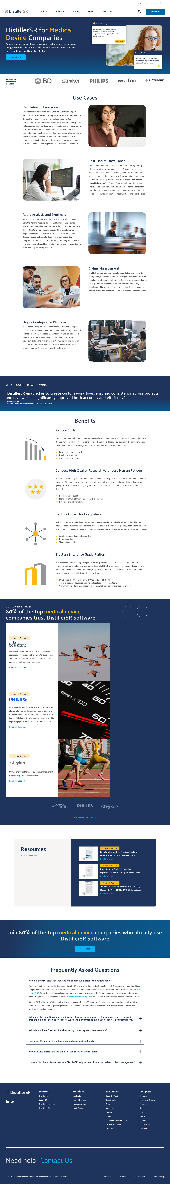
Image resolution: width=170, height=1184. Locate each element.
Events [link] (142, 1116)
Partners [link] (142, 1120)
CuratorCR (43, 1100)
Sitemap (107, 1176)
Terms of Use (139, 1176)
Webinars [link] (110, 1108)
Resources (107, 11)
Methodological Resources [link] (116, 1120)
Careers (162, 3)
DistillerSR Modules (47, 1104)
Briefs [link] (108, 1116)
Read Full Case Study (18, 667)
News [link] (141, 1108)
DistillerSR (43, 1096)
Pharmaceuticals (79, 1104)
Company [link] (143, 1096)
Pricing (76, 11)
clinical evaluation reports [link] (80, 996)
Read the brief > (107, 859)
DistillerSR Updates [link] (114, 1124)
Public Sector (78, 1108)
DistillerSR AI (44, 1108)
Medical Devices (79, 1100)
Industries (60, 11)
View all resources (29, 855)
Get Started (155, 11)
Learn (146, 3)
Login (140, 3)
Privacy (123, 1176)
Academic (77, 1096)
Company (154, 3)
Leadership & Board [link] (147, 1100)
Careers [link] (142, 1104)
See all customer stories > (85, 817)
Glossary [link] (109, 1128)
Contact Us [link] (143, 1128)
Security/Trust (112, 1096)
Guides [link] (109, 1112)
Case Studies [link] (111, 1100)
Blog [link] (108, 1104)
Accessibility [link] (144, 1124)
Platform (44, 11)
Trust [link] (141, 1112)
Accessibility (159, 1176)
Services (90, 11)
